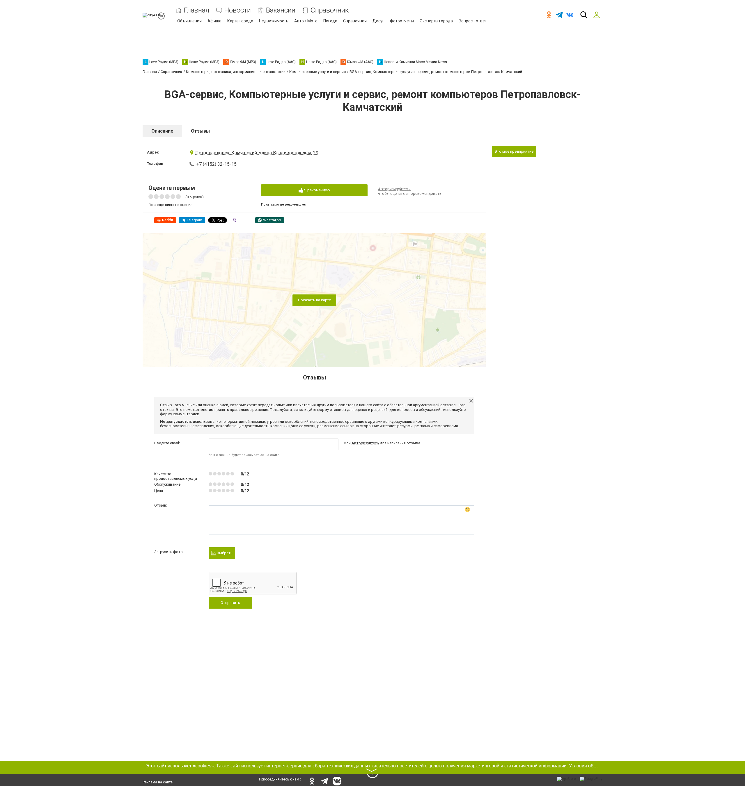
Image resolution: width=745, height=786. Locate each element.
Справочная (355, 21)
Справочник (330, 10)
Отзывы (200, 131)
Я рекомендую (316, 190)
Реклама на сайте (158, 782)
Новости (237, 10)
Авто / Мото (305, 21)
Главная (196, 10)
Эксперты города (436, 21)
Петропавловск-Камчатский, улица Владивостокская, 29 (256, 153)
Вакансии (280, 10)
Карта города (240, 21)
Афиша (214, 21)
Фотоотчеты (402, 21)
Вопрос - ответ (473, 21)
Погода (330, 21)
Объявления (189, 21)
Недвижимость (273, 21)
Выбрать (224, 553)
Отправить (230, 602)
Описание (162, 131)
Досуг (378, 21)
